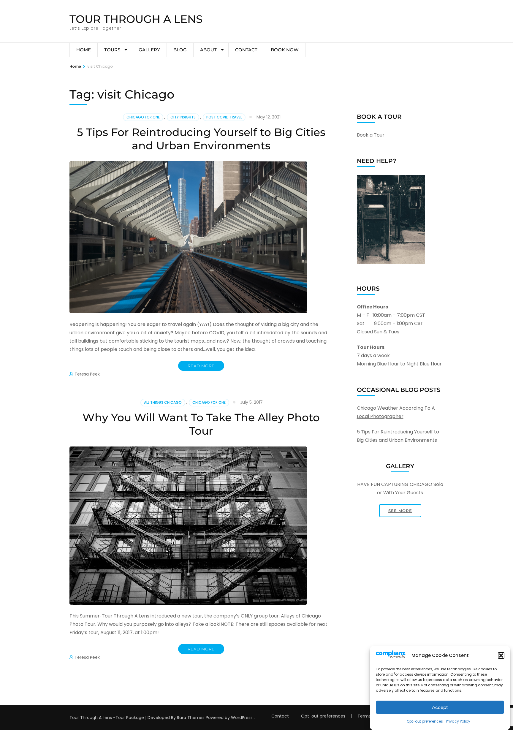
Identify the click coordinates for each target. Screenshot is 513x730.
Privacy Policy (458, 721)
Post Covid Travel (224, 117)
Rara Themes (191, 718)
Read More (201, 365)
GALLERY (149, 50)
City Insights (183, 117)
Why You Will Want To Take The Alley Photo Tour (201, 424)
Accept (440, 707)
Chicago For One (143, 117)
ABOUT (208, 50)
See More (400, 510)
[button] (501, 655)
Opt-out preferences (425, 721)
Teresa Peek (87, 374)
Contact (246, 50)
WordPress (242, 718)
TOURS (112, 50)
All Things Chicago (163, 402)
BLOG (180, 50)
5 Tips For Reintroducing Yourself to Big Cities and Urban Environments (201, 139)
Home (83, 50)
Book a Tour (370, 135)
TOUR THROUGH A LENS (135, 19)
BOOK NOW (285, 50)
